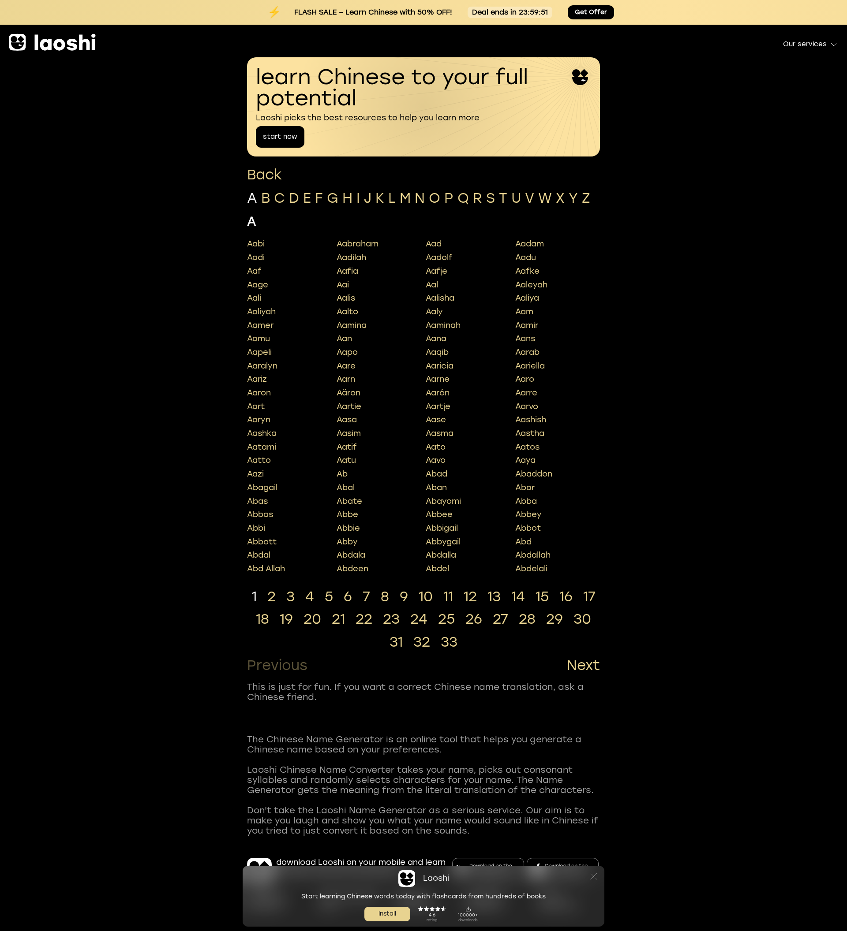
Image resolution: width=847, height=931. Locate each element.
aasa (347, 420)
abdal (258, 555)
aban (436, 487)
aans (525, 338)
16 (566, 597)
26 (473, 619)
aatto (259, 460)
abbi (256, 528)
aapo (347, 352)
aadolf (439, 257)
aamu (258, 338)
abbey (528, 514)
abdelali (531, 568)
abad (436, 474)
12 (470, 597)
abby (347, 542)
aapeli (259, 352)
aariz (257, 379)
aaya (525, 460)
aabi (256, 244)
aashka (262, 433)
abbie (348, 528)
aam (524, 312)
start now (280, 137)
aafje (436, 271)
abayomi (443, 501)
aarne (438, 379)
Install (387, 913)
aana (436, 338)
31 (396, 642)
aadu (525, 257)
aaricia (439, 366)
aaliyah (261, 312)
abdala (351, 555)
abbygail (443, 542)
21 (338, 619)
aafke (527, 271)
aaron (259, 393)
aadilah (351, 257)
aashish (530, 420)
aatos (527, 447)
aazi (255, 474)
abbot (528, 528)
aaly (434, 312)
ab (342, 474)
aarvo (526, 406)
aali (254, 298)
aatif (347, 447)
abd (523, 542)
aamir (526, 325)
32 (421, 642)
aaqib (437, 352)
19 (286, 619)
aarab (527, 352)
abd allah (266, 568)
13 (494, 597)
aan (344, 338)
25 (446, 619)
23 (391, 619)
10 (426, 597)
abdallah (533, 555)
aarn (346, 379)
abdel (437, 568)
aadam (529, 244)
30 (582, 619)
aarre (526, 393)
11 (448, 597)
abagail (262, 487)
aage (257, 285)
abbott (262, 542)
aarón (438, 393)
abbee (439, 514)
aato (436, 447)
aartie (349, 406)
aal (432, 285)
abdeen (352, 568)
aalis (346, 298)
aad (434, 244)
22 (364, 619)
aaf (254, 271)
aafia (347, 271)
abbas (260, 514)
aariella (530, 366)
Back (264, 175)
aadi (256, 257)
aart (256, 406)
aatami (261, 447)
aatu (346, 460)
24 (418, 619)
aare (346, 366)
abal (346, 487)
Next (583, 666)
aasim (349, 433)
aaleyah (531, 285)
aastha (529, 433)
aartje (438, 406)
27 (500, 619)
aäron (348, 393)
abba (526, 501)
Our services (805, 44)
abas (257, 501)
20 (312, 619)
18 (262, 619)
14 (518, 597)
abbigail (442, 528)
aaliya (527, 298)
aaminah (443, 325)
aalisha (440, 298)
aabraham (358, 244)
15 (542, 597)
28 (527, 619)
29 (554, 619)
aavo (436, 460)
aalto (347, 312)
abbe (347, 514)
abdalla (441, 555)
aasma (439, 433)
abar (525, 487)
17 (589, 597)
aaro (524, 379)
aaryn (258, 420)
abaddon (533, 474)
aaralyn (262, 366)
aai (343, 285)
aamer (260, 325)
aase (436, 420)
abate (349, 501)
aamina (352, 325)
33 (449, 642)
